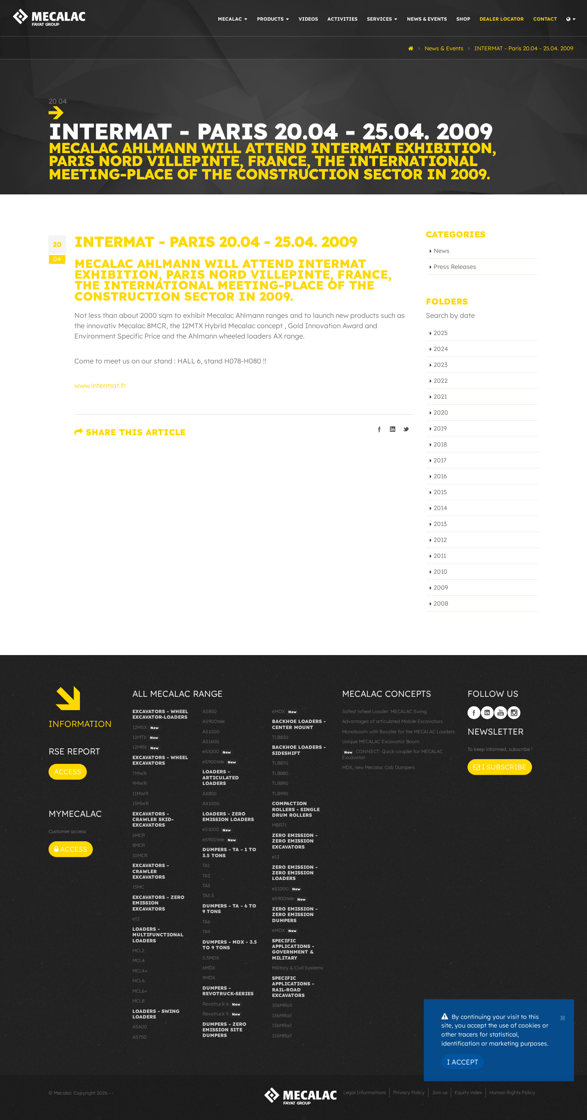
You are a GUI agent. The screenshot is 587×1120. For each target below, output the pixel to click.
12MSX (145, 727)
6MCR (138, 835)
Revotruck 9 (221, 1014)
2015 (440, 492)
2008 (441, 603)
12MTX (145, 737)
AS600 (139, 1027)
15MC (138, 887)
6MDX (208, 968)
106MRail (282, 1005)
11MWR (140, 794)
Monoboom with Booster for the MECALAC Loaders (398, 732)
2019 (440, 428)
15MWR (140, 803)
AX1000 (211, 803)
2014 (440, 508)
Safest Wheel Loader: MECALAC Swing (384, 711)
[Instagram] (514, 712)
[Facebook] (474, 712)
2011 (440, 556)
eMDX (284, 711)
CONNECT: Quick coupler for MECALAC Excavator (392, 754)
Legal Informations (364, 1092)
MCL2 (138, 951)
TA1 (206, 865)
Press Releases (455, 267)
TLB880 (280, 773)
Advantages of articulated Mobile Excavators (392, 721)
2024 (441, 349)
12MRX (145, 747)
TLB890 (280, 783)
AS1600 (210, 741)
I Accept (462, 1062)
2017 (440, 460)
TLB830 (280, 737)
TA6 (206, 922)
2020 (441, 412)
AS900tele (213, 721)
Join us (439, 1092)
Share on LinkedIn (392, 429)
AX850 (209, 794)
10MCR (139, 855)
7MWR (139, 773)
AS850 (209, 711)
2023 (440, 365)
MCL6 (138, 981)
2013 (440, 524)
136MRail (281, 1015)
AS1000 (211, 732)
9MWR (139, 783)
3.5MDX (210, 958)
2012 (440, 540)
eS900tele (219, 762)
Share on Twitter (406, 429)
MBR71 (279, 825)
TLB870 (280, 763)
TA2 (206, 876)
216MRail (281, 1036)
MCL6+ (139, 991)
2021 (440, 396)
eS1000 (216, 751)
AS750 (139, 1037)
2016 (440, 476)
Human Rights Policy (512, 1092)
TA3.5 (208, 895)
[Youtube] (500, 712)
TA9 (206, 932)
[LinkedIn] (487, 712)
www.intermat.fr (100, 385)
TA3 (206, 886)
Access (67, 771)
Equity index (468, 1092)
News (441, 251)
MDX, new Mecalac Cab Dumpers (378, 767)
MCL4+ (140, 971)
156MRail (281, 1025)
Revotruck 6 (221, 1004)
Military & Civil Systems (297, 968)
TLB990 (280, 794)
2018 (440, 444)
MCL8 (138, 1001)
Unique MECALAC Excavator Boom (380, 741)
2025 (441, 333)
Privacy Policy (409, 1092)
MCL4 (138, 960)
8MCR (138, 845)
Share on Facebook (379, 429)
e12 (136, 919)
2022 (441, 381)
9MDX (208, 978)
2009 (441, 587)
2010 (440, 571)
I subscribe (503, 767)
